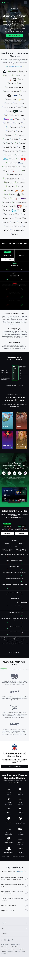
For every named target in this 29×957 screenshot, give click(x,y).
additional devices (14, 782)
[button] (26, 46)
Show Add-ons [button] (13, 652)
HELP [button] (3, 928)
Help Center (20, 871)
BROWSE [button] (4, 922)
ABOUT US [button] (4, 933)
